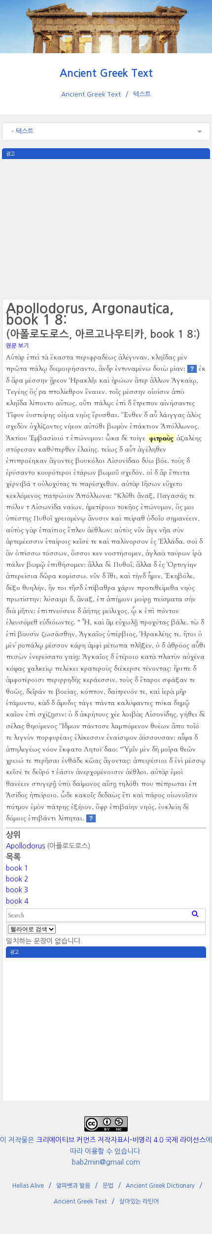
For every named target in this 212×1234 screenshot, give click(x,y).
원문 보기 (17, 346)
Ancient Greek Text (106, 73)
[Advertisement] (106, 228)
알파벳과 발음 (73, 1186)
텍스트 (142, 94)
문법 (108, 1186)
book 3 (17, 889)
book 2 (17, 879)
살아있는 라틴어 (139, 1201)
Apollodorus (25, 846)
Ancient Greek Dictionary (160, 1186)
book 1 (17, 868)
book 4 (17, 901)
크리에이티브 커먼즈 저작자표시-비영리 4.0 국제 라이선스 (121, 1140)
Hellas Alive (28, 1186)
